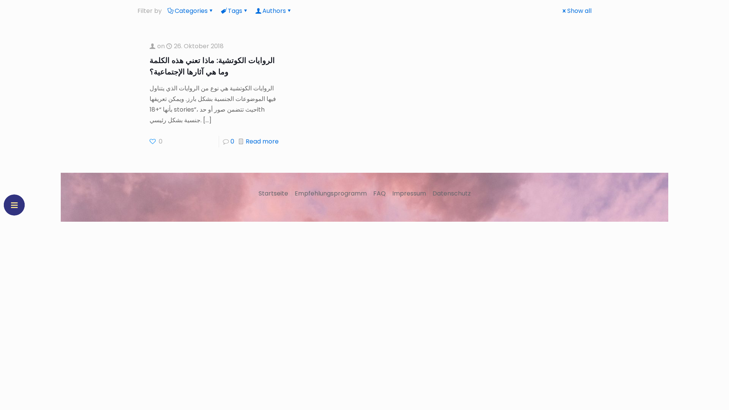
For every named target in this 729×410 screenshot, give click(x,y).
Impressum (409, 193)
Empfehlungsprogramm (331, 193)
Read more (262, 141)
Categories (191, 10)
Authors (274, 10)
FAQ (379, 193)
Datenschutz (451, 193)
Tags (235, 10)
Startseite (273, 193)
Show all (579, 10)
